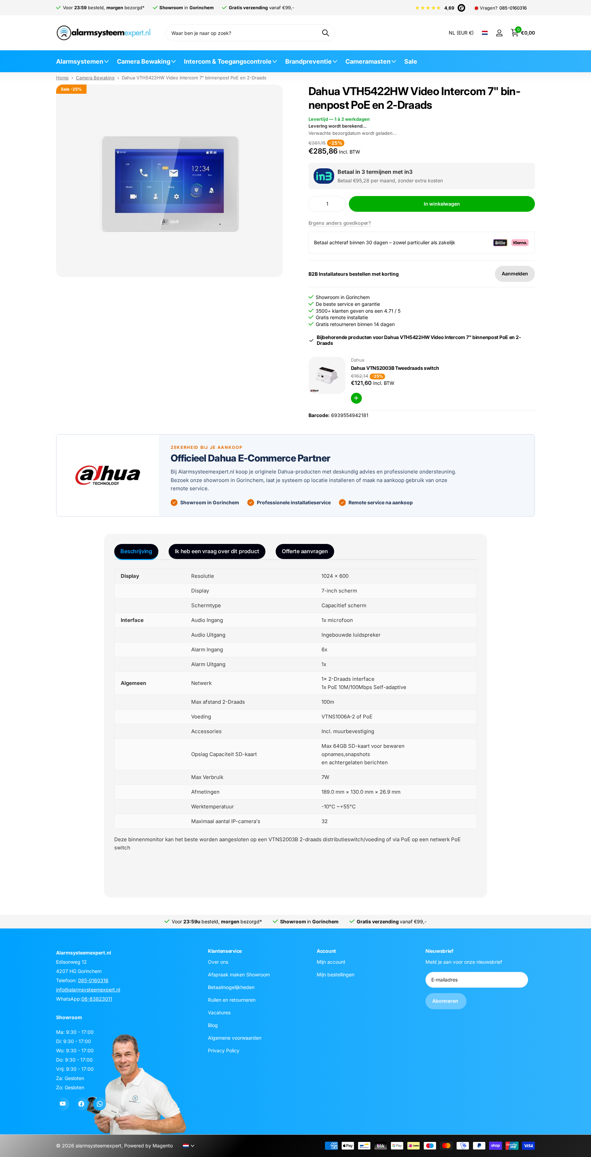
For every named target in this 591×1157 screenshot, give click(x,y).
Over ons (218, 961)
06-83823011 (96, 999)
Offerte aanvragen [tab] (305, 551)
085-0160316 (513, 8)
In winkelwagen (442, 204)
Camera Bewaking (143, 61)
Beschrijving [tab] (136, 551)
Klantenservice (225, 951)
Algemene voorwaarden (234, 1037)
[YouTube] (62, 1103)
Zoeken (325, 32)
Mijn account (331, 961)
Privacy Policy (223, 1050)
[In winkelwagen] (356, 398)
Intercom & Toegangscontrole (228, 61)
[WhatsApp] (99, 1103)
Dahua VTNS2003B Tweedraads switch (395, 368)
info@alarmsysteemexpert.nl (88, 989)
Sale (410, 61)
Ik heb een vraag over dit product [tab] (217, 551)
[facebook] (81, 1103)
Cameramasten (368, 61)
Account (326, 951)
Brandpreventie (308, 61)
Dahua (357, 360)
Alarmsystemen (79, 61)
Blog (213, 1025)
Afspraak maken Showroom (239, 974)
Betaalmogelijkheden (231, 987)
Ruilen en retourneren (231, 999)
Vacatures (219, 1012)
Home (62, 77)
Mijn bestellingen (335, 974)
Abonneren (446, 1001)
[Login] (499, 33)
